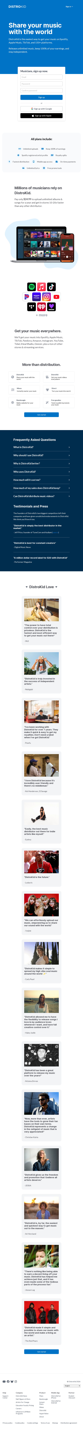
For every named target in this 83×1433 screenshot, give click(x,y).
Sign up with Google (43, 109)
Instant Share (42, 1403)
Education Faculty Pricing (25, 1405)
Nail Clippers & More (23, 1399)
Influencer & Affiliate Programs (23, 1413)
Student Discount (72, 1397)
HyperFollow (43, 1414)
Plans (41, 1396)
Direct (41, 1417)
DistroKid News (21, 1396)
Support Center (5, 1397)
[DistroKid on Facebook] (8, 1381)
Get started (41, 415)
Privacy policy (7, 1423)
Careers (19, 1408)
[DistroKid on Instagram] (16, 1381)
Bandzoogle (43, 1399)
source (55, 532)
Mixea (41, 1407)
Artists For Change (22, 1402)
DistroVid (42, 1410)
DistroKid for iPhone (56, 1397)
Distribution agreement (69, 1423)
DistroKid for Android (56, 1402)
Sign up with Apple (43, 115)
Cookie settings (32, 1423)
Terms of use (45, 1423)
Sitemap (55, 1423)
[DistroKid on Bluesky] (12, 1381)
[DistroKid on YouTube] (4, 1381)
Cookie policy (19, 1423)
